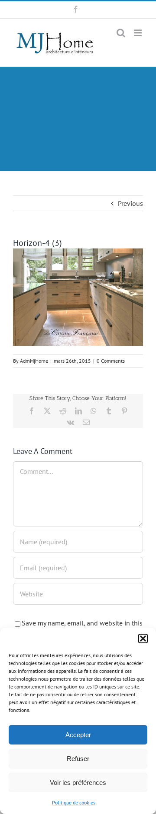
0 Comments (111, 360)
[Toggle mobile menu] (138, 32)
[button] (143, 638)
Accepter (78, 734)
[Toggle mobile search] (121, 32)
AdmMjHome (34, 360)
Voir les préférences (78, 782)
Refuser (78, 758)
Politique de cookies (73, 802)
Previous (130, 203)
